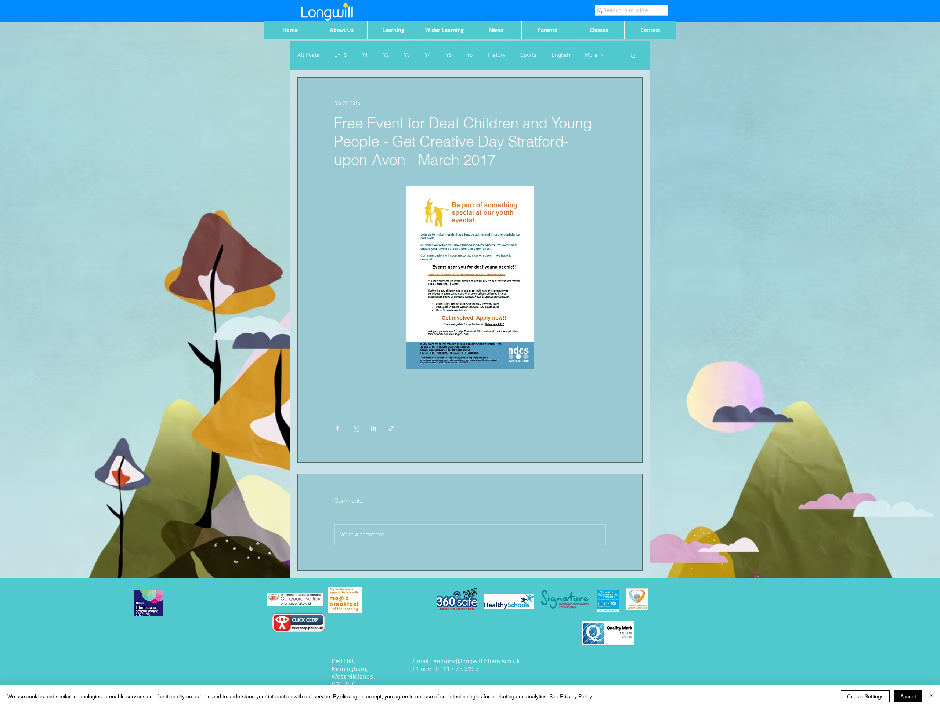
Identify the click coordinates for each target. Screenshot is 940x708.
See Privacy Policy (570, 696)
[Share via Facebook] (337, 428)
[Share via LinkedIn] (373, 428)
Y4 (428, 55)
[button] (633, 55)
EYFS (340, 55)
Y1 (365, 55)
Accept (908, 696)
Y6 (470, 55)
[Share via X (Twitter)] (355, 428)
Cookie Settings (865, 696)
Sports (528, 55)
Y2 (386, 55)
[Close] (931, 696)
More (591, 55)
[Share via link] (391, 428)
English (561, 55)
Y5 (449, 55)
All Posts (308, 55)
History (496, 55)
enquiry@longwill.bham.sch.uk (476, 661)
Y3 (407, 55)
